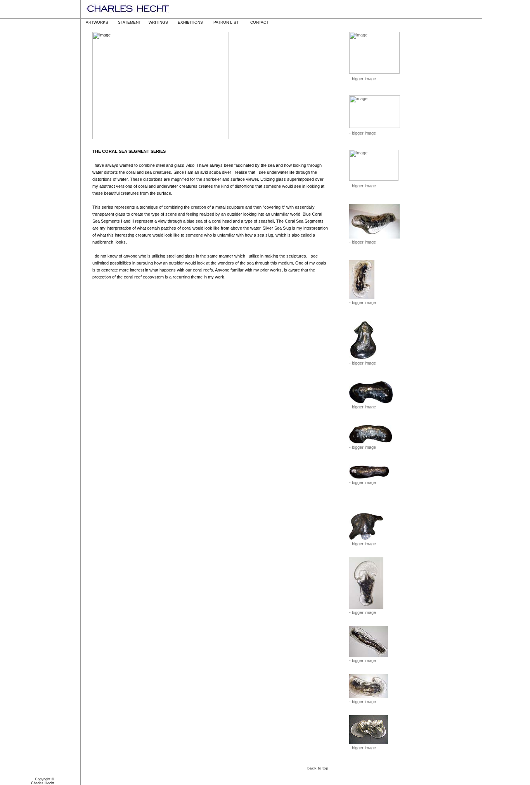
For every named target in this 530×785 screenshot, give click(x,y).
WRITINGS (158, 22)
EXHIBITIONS (190, 22)
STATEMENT (129, 22)
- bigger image (362, 78)
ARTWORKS (97, 22)
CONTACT (259, 22)
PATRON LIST (226, 22)
